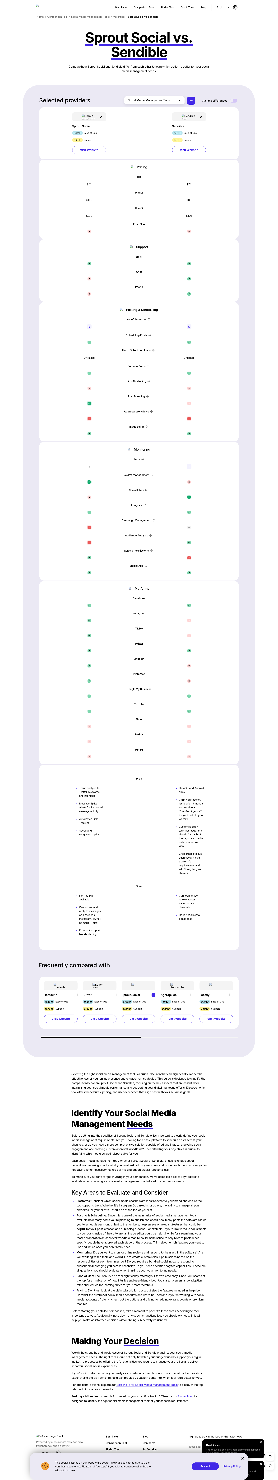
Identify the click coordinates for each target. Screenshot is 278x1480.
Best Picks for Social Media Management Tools (147, 1384)
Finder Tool (185, 1396)
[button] (89, 133)
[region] (139, 1007)
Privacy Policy (232, 1466)
